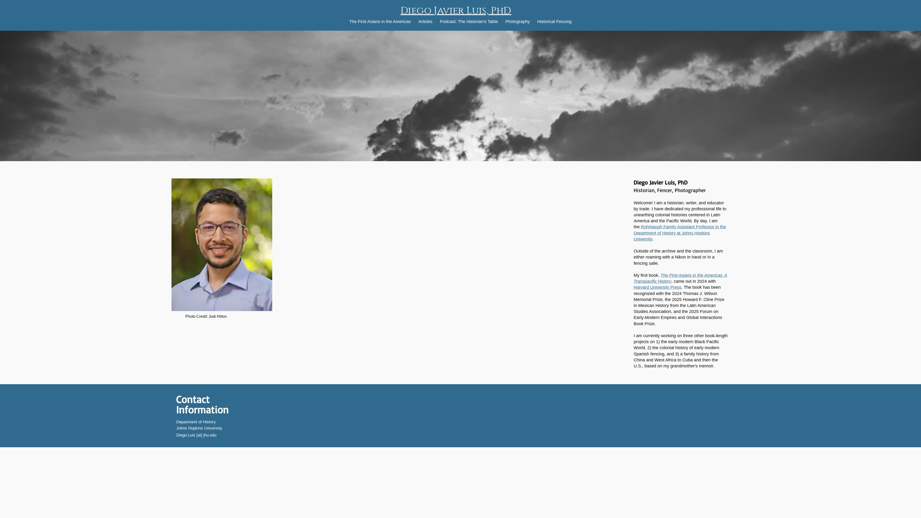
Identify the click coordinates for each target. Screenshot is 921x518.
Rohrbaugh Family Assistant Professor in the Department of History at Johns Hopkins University (680, 232)
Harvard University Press (657, 287)
